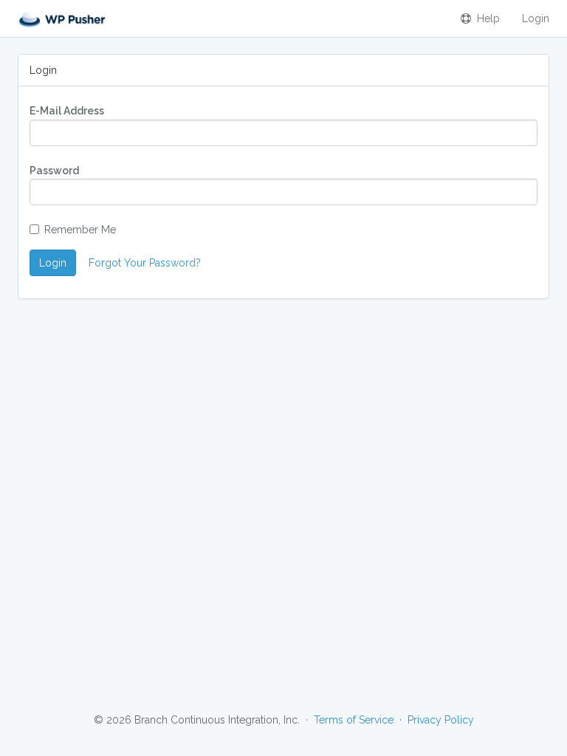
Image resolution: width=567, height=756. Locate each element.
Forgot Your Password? (145, 263)
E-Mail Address (67, 111)
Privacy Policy (441, 720)
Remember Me (80, 230)
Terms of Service (354, 720)
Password (54, 170)
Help (485, 18)
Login (535, 18)
